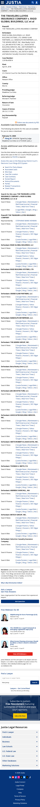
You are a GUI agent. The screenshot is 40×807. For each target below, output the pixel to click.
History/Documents (12, 181)
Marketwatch (33, 202)
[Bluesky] (24, 777)
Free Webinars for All (10, 610)
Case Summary (10, 177)
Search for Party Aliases (13, 167)
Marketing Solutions (10, 765)
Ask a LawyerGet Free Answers (8, 590)
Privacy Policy (20, 800)
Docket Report (10, 179)
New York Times (28, 207)
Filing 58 (8, 138)
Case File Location (11, 174)
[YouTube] (13, 777)
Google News (21, 202)
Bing (34, 210)
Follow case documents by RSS (28, 122)
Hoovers (26, 234)
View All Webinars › (20, 654)
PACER (14, 157)
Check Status (9, 188)
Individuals (6, 737)
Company (20, 789)
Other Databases (9, 761)
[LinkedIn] (10, 777)
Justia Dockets (22, 239)
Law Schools (7, 746)
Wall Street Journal (22, 204)
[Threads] (21, 777)
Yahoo (18, 212)
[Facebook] (16, 777)
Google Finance (22, 232)
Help (20, 792)
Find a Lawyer (7, 673)
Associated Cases (11, 169)
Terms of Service (20, 796)
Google (28, 210)
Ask (23, 212)
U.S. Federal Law (9, 751)
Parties (7, 184)
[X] (27, 777)
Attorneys (8, 172)
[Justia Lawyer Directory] (30, 777)
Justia (23, 773)
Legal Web (20, 210)
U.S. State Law (8, 756)
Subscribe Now (20, 716)
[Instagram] (18, 777)
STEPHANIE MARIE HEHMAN (26, 221)
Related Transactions (12, 186)
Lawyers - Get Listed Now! (20, 688)
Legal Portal (20, 785)
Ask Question (20, 601)
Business (6, 741)
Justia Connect (20, 782)
